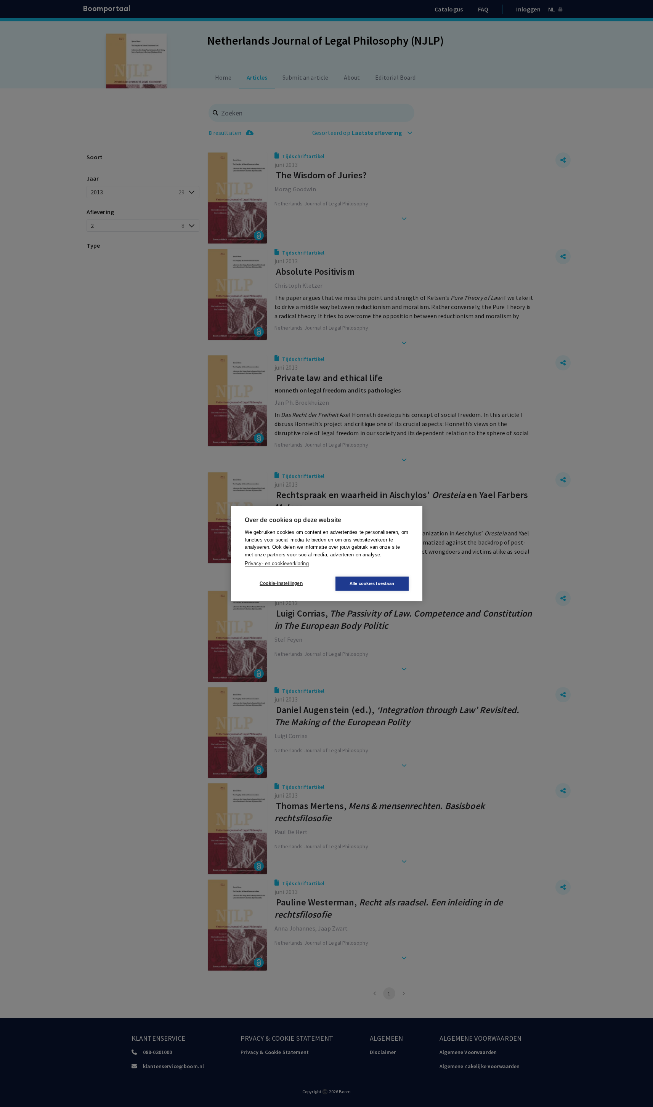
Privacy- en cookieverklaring (277, 563)
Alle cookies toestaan (372, 583)
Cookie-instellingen (281, 583)
